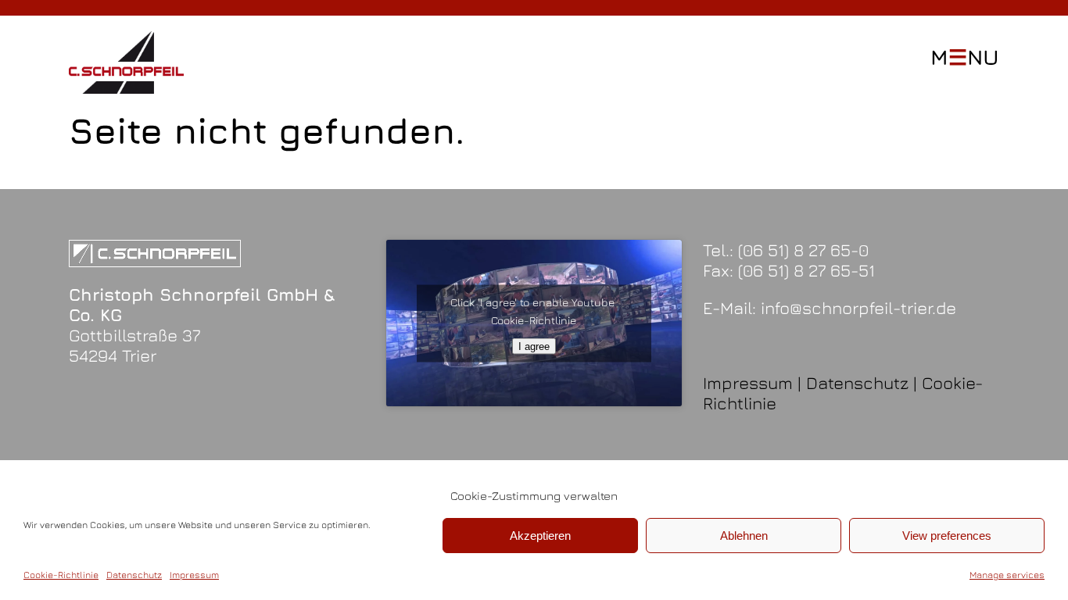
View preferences (946, 535)
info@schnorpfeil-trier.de (858, 308)
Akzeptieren (540, 535)
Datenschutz (134, 574)
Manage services (1007, 574)
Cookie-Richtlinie (61, 574)
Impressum (194, 574)
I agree (534, 346)
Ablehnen (744, 535)
